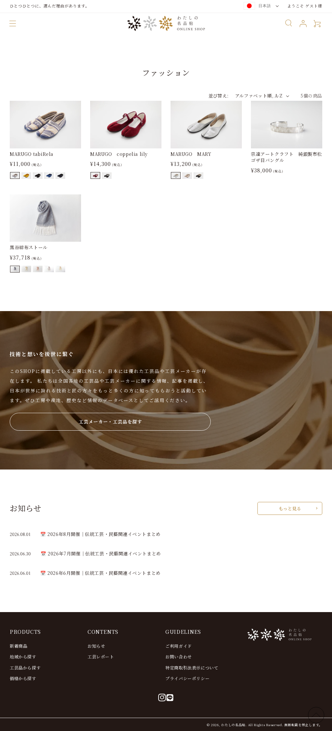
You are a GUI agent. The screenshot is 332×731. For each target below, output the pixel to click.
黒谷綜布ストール (29, 247)
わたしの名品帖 (233, 724)
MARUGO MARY (191, 154)
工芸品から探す (25, 668)
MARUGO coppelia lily (119, 154)
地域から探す (23, 657)
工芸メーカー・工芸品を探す (110, 421)
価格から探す (23, 678)
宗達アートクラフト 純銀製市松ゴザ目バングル (286, 157)
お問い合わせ (178, 657)
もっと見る (290, 508)
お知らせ (96, 646)
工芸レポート (101, 657)
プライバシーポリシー (187, 678)
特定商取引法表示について (191, 668)
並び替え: (218, 95)
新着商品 (18, 646)
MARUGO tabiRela (31, 154)
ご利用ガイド (178, 646)
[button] (13, 23)
